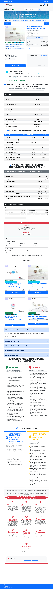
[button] (41, 5)
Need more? (44, 55)
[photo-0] (15, 39)
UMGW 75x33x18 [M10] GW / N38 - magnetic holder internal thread (13, 284)
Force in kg (7, 243)
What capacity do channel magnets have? (16, 346)
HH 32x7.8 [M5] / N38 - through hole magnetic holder (37, 284)
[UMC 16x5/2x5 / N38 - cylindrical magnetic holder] (15, 304)
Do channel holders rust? (11, 355)
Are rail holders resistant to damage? (14, 350)
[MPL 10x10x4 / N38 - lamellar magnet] (38, 304)
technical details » (32, 48)
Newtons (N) (22, 243)
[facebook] (10, 9)
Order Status (9, 1)
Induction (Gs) (8, 250)
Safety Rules (8, 585)
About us (7, 586)
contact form (38, 73)
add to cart (16, 65)
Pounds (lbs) (36, 243)
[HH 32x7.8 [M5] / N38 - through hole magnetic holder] (38, 272)
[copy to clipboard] (5, 9)
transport (10, 58)
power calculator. (13, 77)
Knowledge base (9, 587)
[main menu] (47, 5)
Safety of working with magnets (31, 560)
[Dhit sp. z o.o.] (10, 5)
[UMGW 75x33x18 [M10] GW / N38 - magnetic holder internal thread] (15, 272)
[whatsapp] (14, 9)
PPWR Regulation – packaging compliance (15, 48)
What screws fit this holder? (12, 341)
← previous (8, 23)
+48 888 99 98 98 (45, 1)
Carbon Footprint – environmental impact (15, 44)
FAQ (5, 1)
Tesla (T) (28, 250)
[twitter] (12, 9)
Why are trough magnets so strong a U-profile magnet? (19, 329)
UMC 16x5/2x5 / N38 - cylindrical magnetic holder (13, 316)
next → (47, 23)
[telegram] (16, 9)
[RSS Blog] (8, 9)
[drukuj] (7, 9)
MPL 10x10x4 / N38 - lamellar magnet (37, 316)
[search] (39, 9)
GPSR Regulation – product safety (12, 46)
